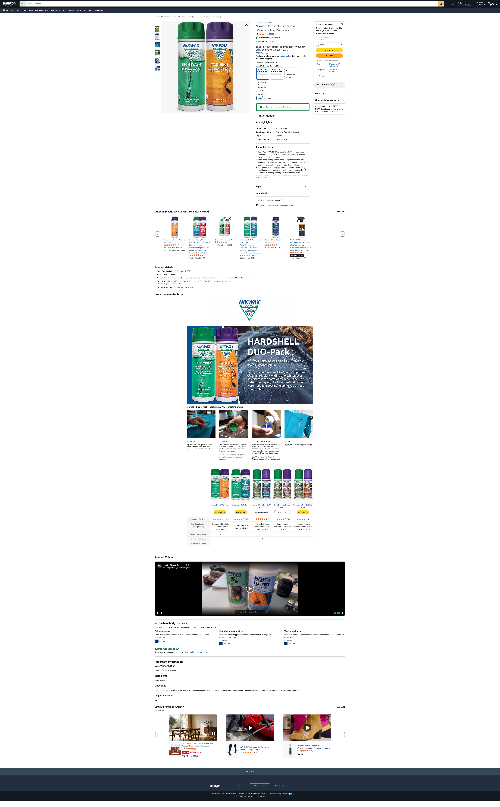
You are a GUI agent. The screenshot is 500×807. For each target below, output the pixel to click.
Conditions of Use (217, 794)
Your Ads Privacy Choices (278, 794)
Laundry (191, 17)
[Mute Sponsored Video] (213, 738)
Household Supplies (179, 17)
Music (79, 10)
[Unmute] (343, 612)
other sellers (286, 56)
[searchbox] (232, 3)
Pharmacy (88, 10)
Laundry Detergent (202, 17)
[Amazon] (9, 4)
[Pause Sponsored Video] (213, 733)
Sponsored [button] (158, 710)
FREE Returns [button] (262, 53)
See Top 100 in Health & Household (215, 281)
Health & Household (163, 17)
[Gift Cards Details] (59, 10)
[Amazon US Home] (215, 786)
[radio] (157, 29)
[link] (174, 241)
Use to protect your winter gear (176, 567)
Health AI (15, 10)
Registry (70, 10)
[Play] (157, 613)
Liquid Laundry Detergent (174, 284)
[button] (6, 10)
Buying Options (261, 512)
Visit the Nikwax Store (265, 23)
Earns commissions (184, 565)
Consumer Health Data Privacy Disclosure (252, 794)
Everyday (99, 10)
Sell (63, 10)
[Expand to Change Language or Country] (247, 786)
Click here (216, 278)
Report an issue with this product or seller (276, 205)
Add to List (319, 93)
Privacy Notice (231, 794)
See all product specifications (269, 200)
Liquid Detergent (217, 17)
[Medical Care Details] (47, 10)
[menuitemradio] (338, 613)
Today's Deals (27, 10)
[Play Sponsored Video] (250, 728)
